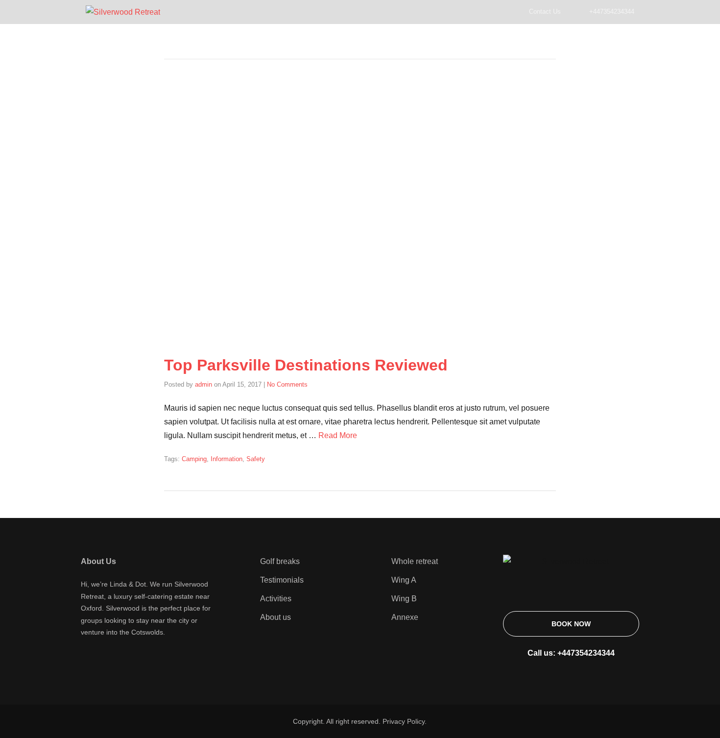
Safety (255, 459)
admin (203, 384)
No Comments (287, 384)
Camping (194, 459)
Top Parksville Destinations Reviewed (306, 365)
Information (226, 459)
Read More (337, 435)
